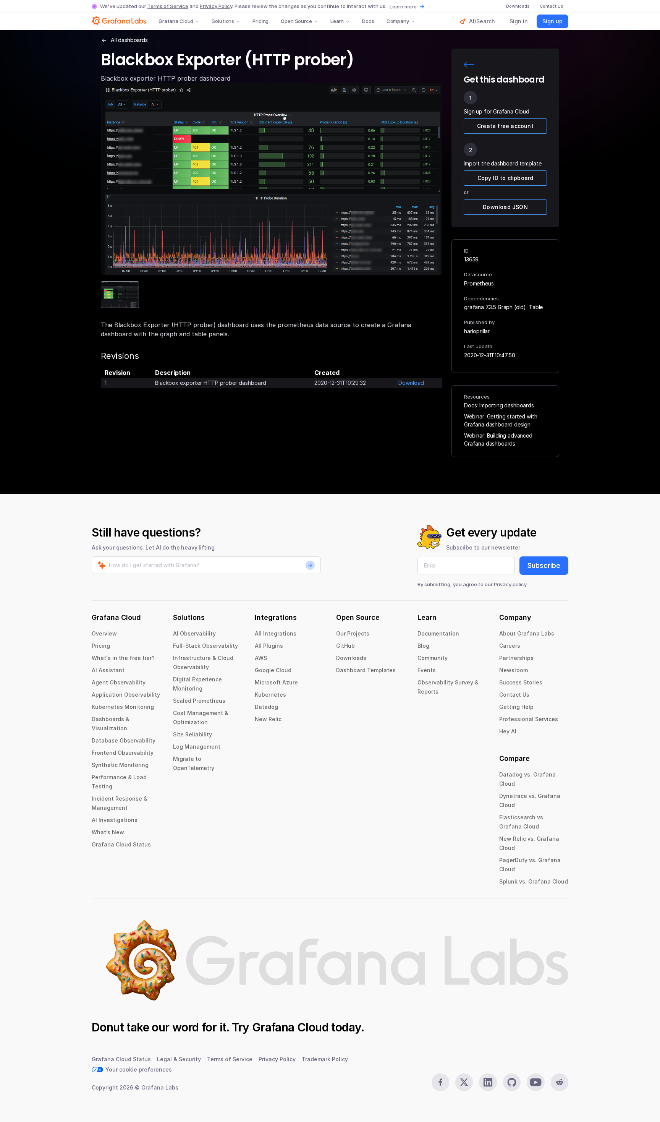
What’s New (108, 832)
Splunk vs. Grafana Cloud (533, 881)
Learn (337, 21)
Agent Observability (119, 682)
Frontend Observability (123, 752)
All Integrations (275, 633)
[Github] (512, 1082)
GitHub (345, 645)
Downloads (351, 658)
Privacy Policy (216, 6)
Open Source (296, 21)
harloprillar (477, 331)
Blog (423, 645)
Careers (509, 645)
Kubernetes (270, 694)
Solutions (223, 21)
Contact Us (514, 694)
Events (426, 670)
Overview (104, 633)
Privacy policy (510, 584)
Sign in (519, 21)
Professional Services (528, 719)
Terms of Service (167, 6)
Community (432, 658)
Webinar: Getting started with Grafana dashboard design (500, 420)
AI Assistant (108, 670)
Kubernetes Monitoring (123, 707)
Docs (368, 21)
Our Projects (352, 633)
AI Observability (194, 633)
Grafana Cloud (176, 21)
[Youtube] (535, 1082)
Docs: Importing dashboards (499, 405)
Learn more (403, 6)
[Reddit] (559, 1082)
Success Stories (520, 682)
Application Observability (126, 694)
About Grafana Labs (526, 633)
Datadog (266, 707)
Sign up (552, 21)
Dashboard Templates (366, 670)
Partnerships (516, 658)
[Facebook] (440, 1082)
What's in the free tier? (123, 658)
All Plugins (269, 645)
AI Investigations (115, 820)
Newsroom (513, 670)
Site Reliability (192, 734)
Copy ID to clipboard (505, 178)
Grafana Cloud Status (121, 844)
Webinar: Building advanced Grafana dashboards (498, 439)
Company (398, 21)
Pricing (260, 21)
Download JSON (505, 207)
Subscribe (543, 565)
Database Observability (123, 740)
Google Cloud (273, 670)
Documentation (438, 633)
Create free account (505, 126)
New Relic (268, 719)
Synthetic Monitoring (120, 765)
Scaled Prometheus (199, 700)
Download (411, 382)
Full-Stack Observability (205, 645)
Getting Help (516, 707)
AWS (261, 658)
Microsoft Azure (276, 682)
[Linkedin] (488, 1082)
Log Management (196, 746)
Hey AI (507, 731)
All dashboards (129, 40)
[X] (464, 1082)
